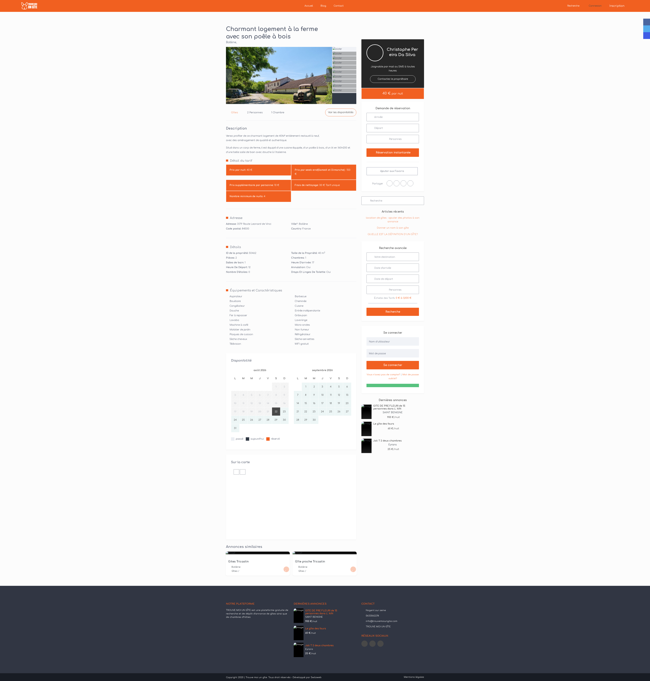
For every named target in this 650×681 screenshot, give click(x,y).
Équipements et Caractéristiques (256, 290)
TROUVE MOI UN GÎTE (378, 626)
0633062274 (372, 616)
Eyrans (392, 444)
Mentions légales (414, 677)
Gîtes (234, 112)
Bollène (231, 42)
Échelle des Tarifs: (384, 298)
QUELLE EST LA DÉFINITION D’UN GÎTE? (393, 234)
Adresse (236, 218)
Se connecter (392, 365)
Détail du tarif (241, 160)
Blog (323, 6)
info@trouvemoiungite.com (381, 621)
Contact (339, 6)
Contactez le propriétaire (393, 79)
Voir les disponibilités (340, 112)
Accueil (309, 6)
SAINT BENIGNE (393, 412)
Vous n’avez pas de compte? (383, 374)
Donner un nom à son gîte (393, 228)
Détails (235, 247)
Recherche (573, 6)
